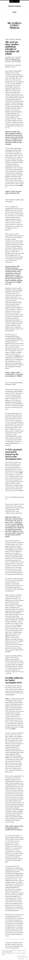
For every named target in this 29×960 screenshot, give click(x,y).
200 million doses (14, 752)
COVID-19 (7, 39)
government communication (11, 165)
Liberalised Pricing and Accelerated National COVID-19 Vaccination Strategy (13, 338)
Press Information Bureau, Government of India (14, 383)
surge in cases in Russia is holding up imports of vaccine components (13, 779)
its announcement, (13, 80)
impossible (10, 85)
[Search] (17, 1)
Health (13, 39)
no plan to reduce (11, 664)
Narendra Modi (15, 59)
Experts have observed (11, 288)
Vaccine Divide (16, 60)
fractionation (14, 806)
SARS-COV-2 (8, 60)
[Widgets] (11, 1)
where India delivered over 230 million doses (13, 112)
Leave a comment (16, 61)
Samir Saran (14, 6)
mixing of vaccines (11, 811)
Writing (18, 39)
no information (17, 625)
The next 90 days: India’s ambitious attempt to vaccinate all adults (12, 47)
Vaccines (7, 61)
